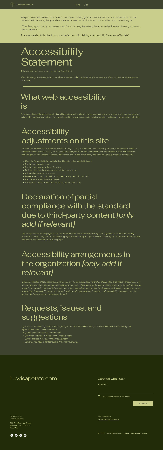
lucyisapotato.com (33, 378)
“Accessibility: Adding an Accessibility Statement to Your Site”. (98, 35)
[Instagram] (16, 435)
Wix (145, 433)
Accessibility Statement (108, 419)
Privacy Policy (104, 416)
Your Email (102, 384)
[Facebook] (11, 435)
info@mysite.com (17, 419)
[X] (20, 435)
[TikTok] (25, 435)
